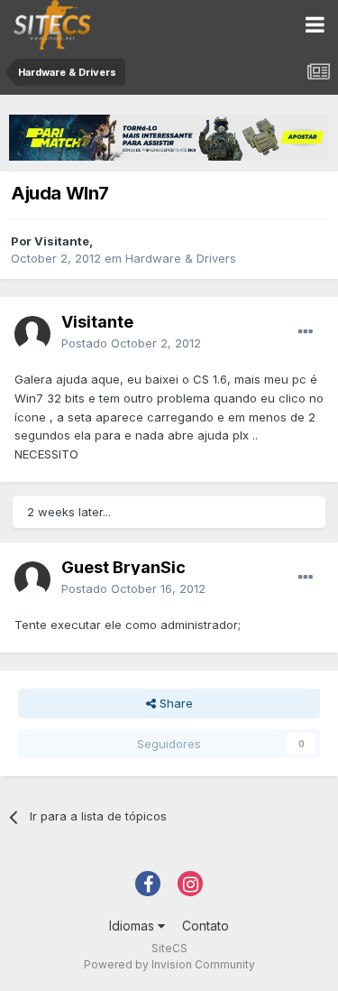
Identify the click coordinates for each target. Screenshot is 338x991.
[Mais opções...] (306, 332)
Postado (131, 343)
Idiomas (133, 925)
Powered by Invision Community (169, 964)
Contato (205, 925)
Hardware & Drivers (180, 258)
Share (174, 703)
